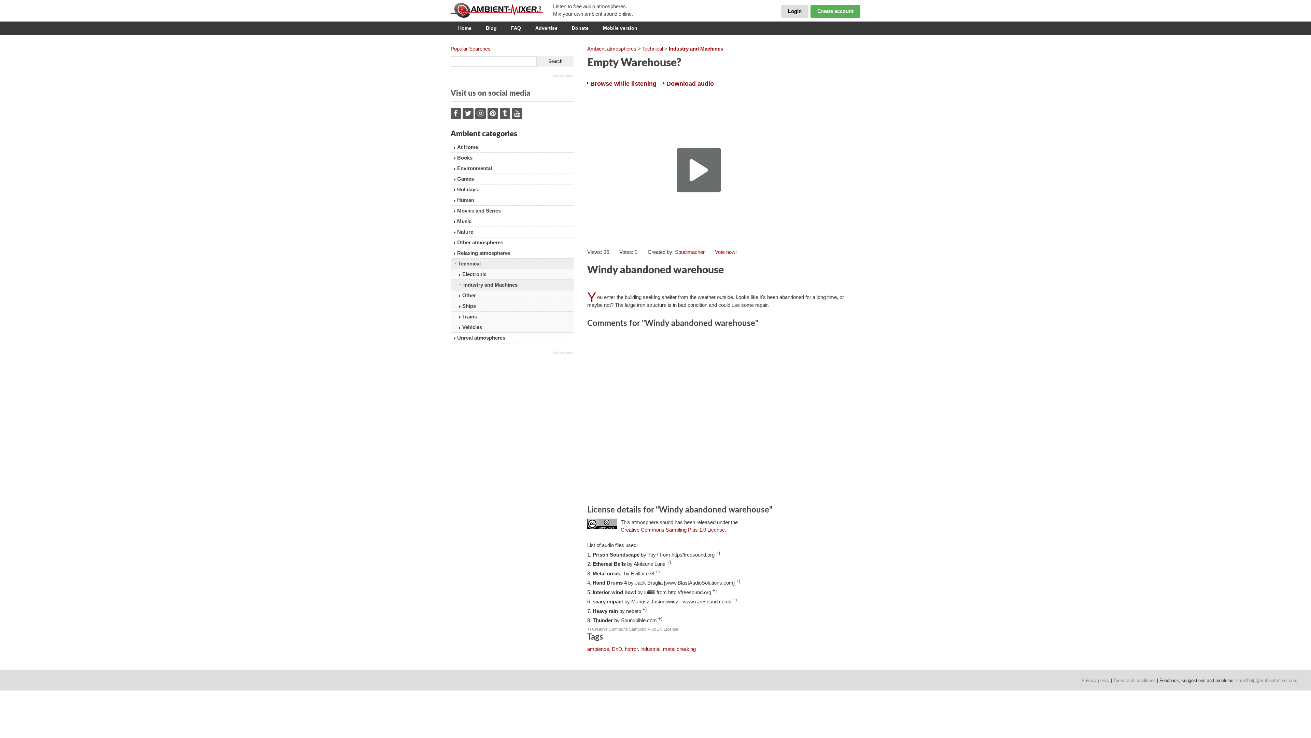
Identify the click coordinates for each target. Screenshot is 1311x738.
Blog (491, 28)
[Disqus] (723, 417)
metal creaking (679, 649)
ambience (598, 649)
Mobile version (620, 28)
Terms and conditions (1134, 680)
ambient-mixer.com (502, 10)
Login (795, 11)
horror (631, 649)
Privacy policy (1096, 680)
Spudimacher (690, 252)
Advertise (546, 28)
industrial (650, 649)
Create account (835, 11)
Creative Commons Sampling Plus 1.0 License (673, 530)
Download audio (690, 83)
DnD (617, 649)
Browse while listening (623, 83)
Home (464, 28)
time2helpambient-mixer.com (1266, 680)
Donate (580, 28)
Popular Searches (471, 49)
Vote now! (726, 252)
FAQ (516, 28)
